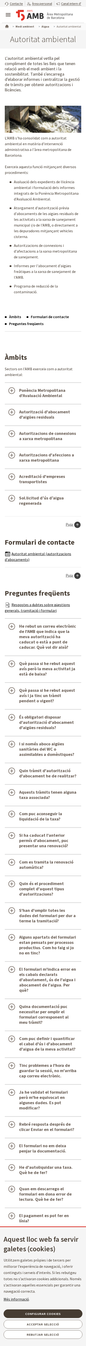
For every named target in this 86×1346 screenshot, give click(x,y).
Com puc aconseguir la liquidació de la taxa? (40, 816)
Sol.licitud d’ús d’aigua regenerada (41, 500)
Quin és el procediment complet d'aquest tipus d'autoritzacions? (41, 889)
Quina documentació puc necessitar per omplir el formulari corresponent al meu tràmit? (44, 1014)
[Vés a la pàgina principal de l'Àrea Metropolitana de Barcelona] (44, 15)
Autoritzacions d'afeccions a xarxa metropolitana (46, 457)
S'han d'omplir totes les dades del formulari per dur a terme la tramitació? (47, 916)
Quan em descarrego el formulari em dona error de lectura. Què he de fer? (45, 1194)
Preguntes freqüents (26, 323)
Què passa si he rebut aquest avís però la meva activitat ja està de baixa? (47, 669)
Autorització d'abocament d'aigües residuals (44, 414)
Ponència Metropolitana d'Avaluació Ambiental (42, 393)
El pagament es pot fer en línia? (44, 1218)
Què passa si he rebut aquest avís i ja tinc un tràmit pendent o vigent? (47, 695)
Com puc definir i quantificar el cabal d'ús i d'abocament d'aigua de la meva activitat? (47, 1044)
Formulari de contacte (50, 316)
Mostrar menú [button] (8, 11)
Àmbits (15, 316)
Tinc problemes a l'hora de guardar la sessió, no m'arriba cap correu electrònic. (47, 1071)
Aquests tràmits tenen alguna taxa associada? (47, 794)
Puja (70, 524)
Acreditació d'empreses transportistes (42, 479)
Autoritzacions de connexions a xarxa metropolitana (47, 436)
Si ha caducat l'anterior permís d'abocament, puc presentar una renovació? (43, 840)
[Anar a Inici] (6, 26)
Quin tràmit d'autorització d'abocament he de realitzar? (47, 773)
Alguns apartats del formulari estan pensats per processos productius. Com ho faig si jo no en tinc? (47, 945)
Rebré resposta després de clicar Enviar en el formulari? (46, 1126)
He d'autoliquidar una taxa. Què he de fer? (46, 1169)
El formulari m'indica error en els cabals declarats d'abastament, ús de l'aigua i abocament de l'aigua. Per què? (47, 979)
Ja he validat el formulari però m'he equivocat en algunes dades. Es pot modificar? (43, 1100)
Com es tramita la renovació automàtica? (46, 864)
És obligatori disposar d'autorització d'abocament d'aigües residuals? (46, 722)
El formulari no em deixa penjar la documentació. (42, 1148)
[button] (14, 3)
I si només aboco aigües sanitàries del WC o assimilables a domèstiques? (46, 749)
